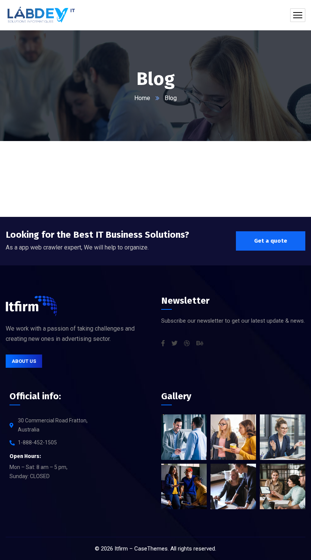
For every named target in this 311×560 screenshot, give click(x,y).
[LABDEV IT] (41, 15)
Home (142, 98)
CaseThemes (151, 548)
